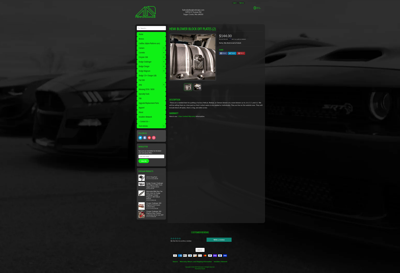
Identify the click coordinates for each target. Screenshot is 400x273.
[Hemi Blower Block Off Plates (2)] (188, 87)
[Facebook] (145, 138)
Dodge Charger (152, 67)
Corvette (152, 53)
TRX (140, 98)
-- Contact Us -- (144, 121)
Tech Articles (152, 126)
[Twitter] (140, 138)
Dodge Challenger (152, 62)
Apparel (141, 107)
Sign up (241, 3)
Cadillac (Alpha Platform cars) (149, 43)
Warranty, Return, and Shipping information (196, 261)
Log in (234, 3)
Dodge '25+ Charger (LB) (147, 75)
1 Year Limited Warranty (186, 116)
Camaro (152, 48)
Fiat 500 (142, 80)
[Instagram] (154, 138)
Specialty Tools (144, 93)
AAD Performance (199, 267)
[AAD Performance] (145, 12)
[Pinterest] (149, 138)
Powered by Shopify (200, 268)
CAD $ (199, 250)
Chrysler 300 (152, 57)
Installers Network (145, 116)
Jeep (152, 85)
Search (175, 261)
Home (141, 34)
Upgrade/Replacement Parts (149, 103)
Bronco (141, 38)
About (141, 112)
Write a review (219, 240)
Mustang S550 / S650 (146, 89)
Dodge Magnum (152, 71)
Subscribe (144, 161)
